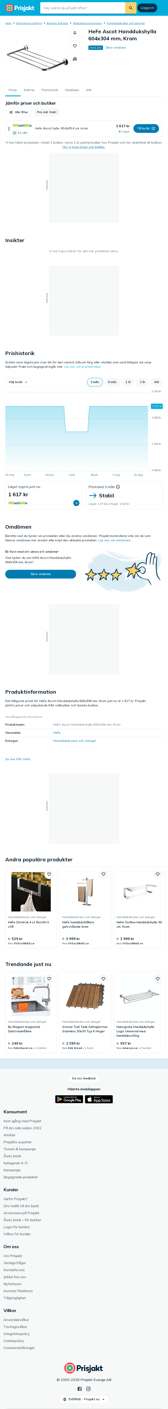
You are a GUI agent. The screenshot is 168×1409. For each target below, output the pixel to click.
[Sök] (130, 8)
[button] (75, 33)
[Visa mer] (8, 128)
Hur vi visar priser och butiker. (84, 147)
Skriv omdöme (116, 47)
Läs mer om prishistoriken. (83, 367)
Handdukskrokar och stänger (126, 23)
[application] (84, 434)
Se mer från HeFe (17, 759)
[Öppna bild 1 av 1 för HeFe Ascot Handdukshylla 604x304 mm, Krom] (37, 55)
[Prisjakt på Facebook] (79, 1388)
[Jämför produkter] (75, 59)
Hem (8, 23)
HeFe (57, 733)
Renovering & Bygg (29, 23)
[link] (31, 907)
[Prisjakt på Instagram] (88, 1388)
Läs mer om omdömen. (114, 540)
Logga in (147, 8)
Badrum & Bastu (57, 23)
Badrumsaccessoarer (87, 23)
